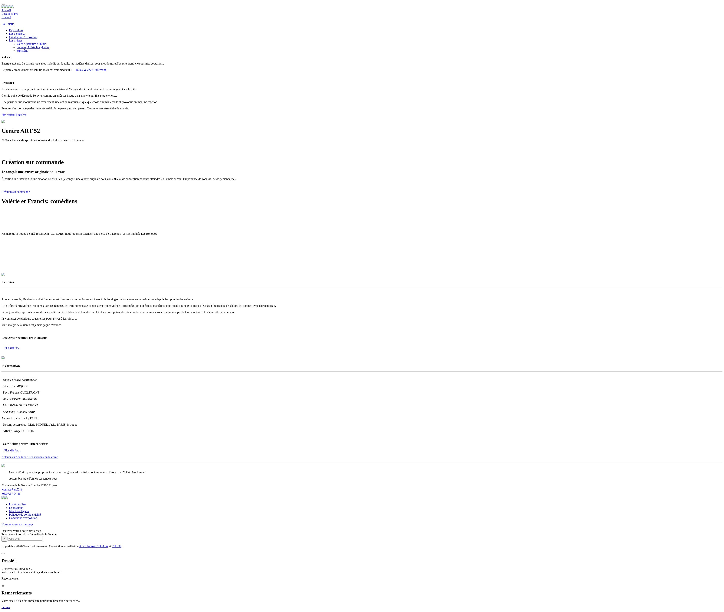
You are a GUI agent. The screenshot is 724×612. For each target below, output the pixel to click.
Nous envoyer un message (17, 524)
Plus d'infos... (12, 347)
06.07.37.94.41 (11, 493)
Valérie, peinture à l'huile (31, 43)
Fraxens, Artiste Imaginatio (33, 47)
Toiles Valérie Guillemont (90, 70)
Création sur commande (16, 191)
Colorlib (116, 546)
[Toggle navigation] (3, 4)
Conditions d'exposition (23, 37)
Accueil (6, 10)
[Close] (3, 553)
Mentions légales (19, 511)
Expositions (16, 30)
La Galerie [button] (8, 23)
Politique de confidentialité (25, 514)
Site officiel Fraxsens (14, 114)
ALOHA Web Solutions (93, 546)
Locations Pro (10, 13)
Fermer (6, 607)
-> (4, 538)
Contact (6, 17)
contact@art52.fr (12, 489)
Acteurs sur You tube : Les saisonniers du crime (30, 457)
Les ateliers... (17, 33)
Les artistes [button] (15, 40)
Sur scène (22, 50)
